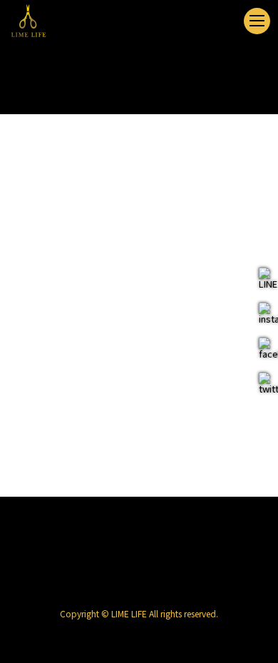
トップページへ (139, 422)
